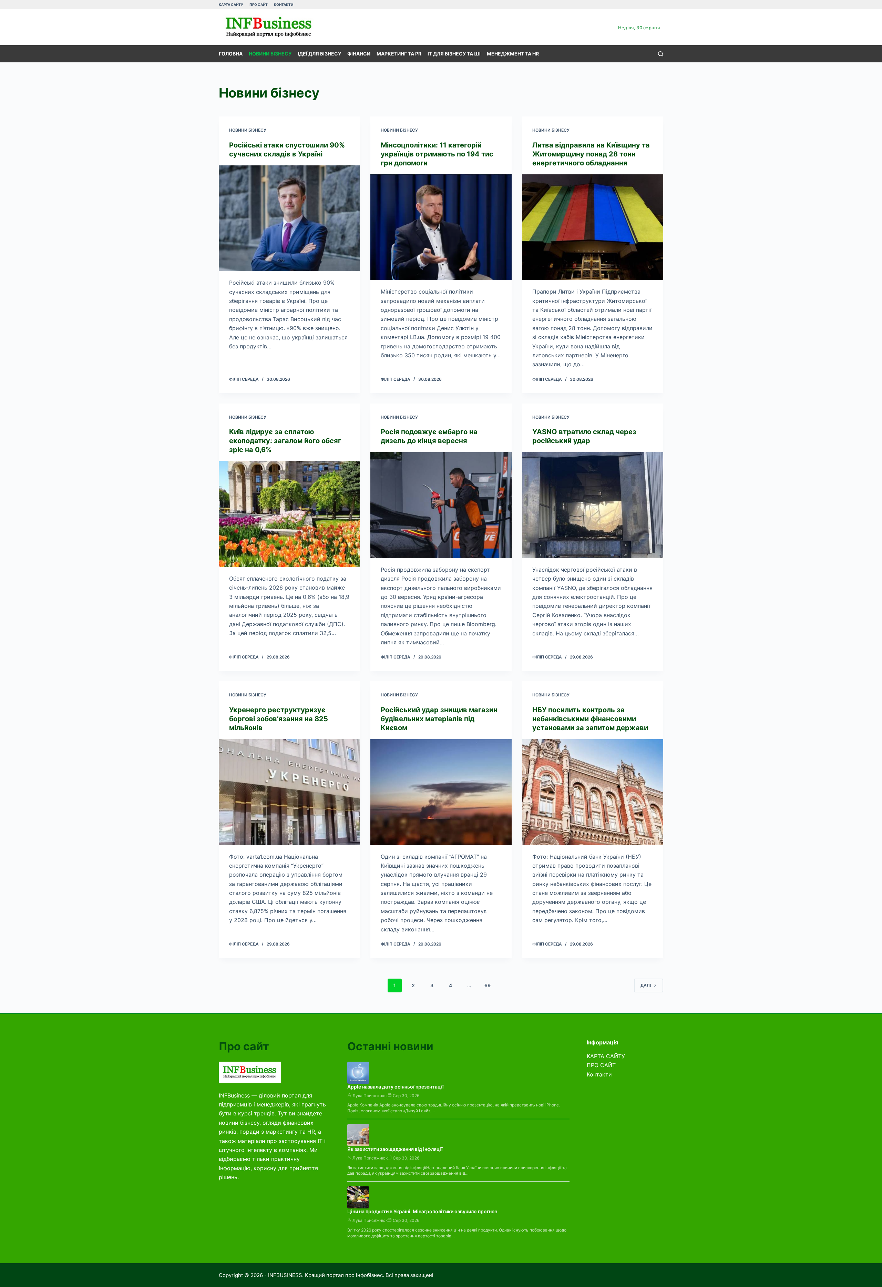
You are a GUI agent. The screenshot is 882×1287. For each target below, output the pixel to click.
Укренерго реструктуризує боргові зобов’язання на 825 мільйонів (278, 719)
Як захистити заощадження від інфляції (395, 1149)
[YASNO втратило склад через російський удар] (592, 505)
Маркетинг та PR (399, 54)
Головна (231, 54)
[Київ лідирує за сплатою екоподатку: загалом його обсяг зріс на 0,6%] (289, 514)
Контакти (283, 4)
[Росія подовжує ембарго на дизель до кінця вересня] (441, 505)
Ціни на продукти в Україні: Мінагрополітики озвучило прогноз (422, 1211)
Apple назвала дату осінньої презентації (395, 1087)
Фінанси (358, 54)
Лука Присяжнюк (370, 1095)
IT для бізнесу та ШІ (454, 54)
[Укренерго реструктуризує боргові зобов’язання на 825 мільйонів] (289, 792)
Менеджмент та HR (513, 54)
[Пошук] (660, 54)
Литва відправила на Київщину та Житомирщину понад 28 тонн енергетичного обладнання (591, 154)
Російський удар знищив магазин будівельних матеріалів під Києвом (439, 719)
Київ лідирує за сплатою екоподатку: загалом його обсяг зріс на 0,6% (285, 441)
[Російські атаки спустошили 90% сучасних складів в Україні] (289, 218)
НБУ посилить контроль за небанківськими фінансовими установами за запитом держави (590, 719)
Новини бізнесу (270, 54)
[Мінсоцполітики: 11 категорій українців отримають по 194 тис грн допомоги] (441, 227)
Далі (645, 985)
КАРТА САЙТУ (231, 4)
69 (487, 985)
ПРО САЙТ (258, 4)
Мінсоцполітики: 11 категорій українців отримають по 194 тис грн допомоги (437, 154)
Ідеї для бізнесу (319, 54)
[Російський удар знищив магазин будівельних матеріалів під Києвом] (441, 792)
